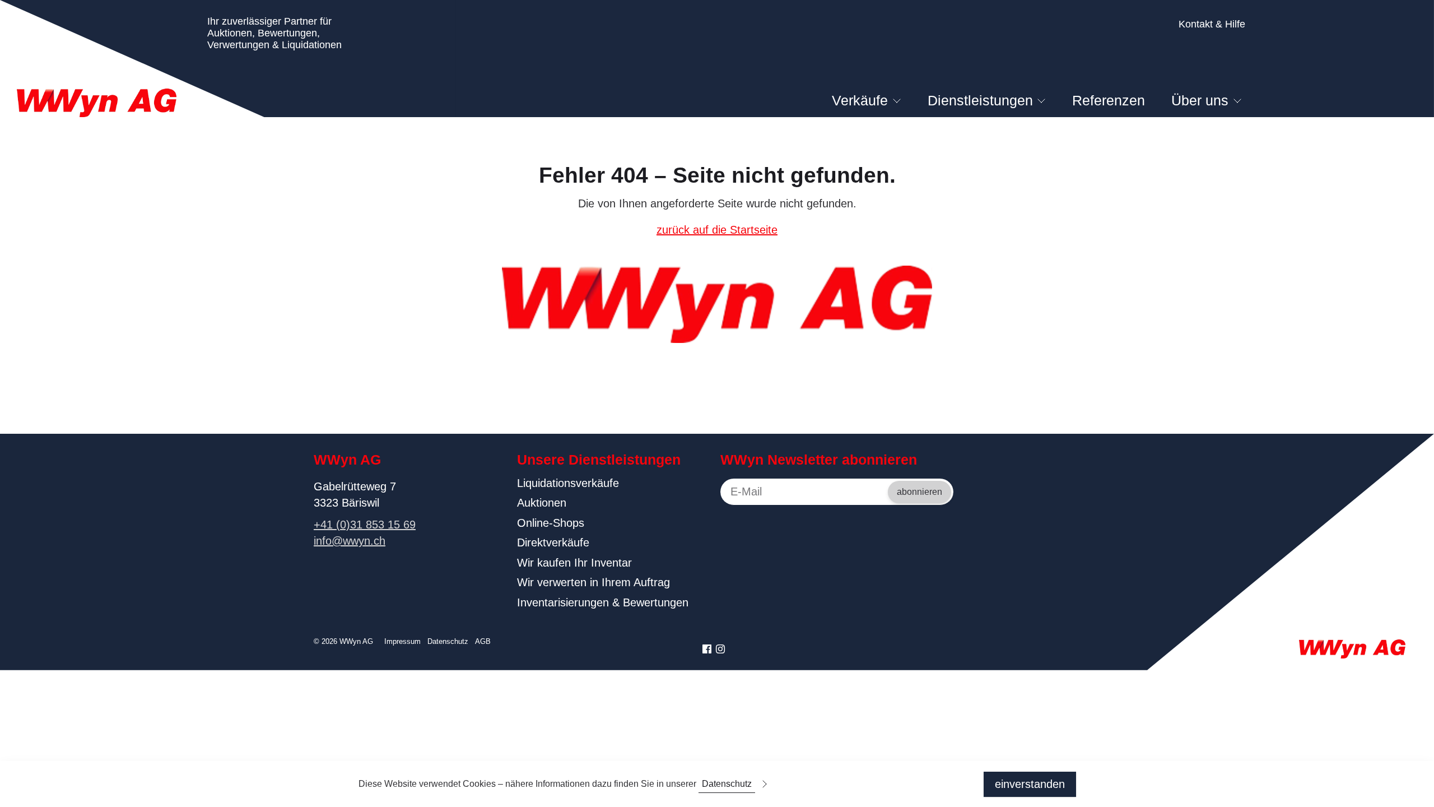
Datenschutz (447, 641)
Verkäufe (860, 100)
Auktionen (541, 503)
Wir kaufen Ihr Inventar (574, 562)
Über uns (1199, 100)
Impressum (402, 641)
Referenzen (1108, 100)
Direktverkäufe (553, 542)
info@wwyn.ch (349, 541)
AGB (483, 641)
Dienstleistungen (980, 100)
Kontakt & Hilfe (1212, 24)
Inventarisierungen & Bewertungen (602, 602)
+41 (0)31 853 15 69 (365, 524)
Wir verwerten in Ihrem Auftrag (593, 582)
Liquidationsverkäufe (568, 483)
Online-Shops (550, 523)
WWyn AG (347, 459)
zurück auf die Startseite (717, 230)
